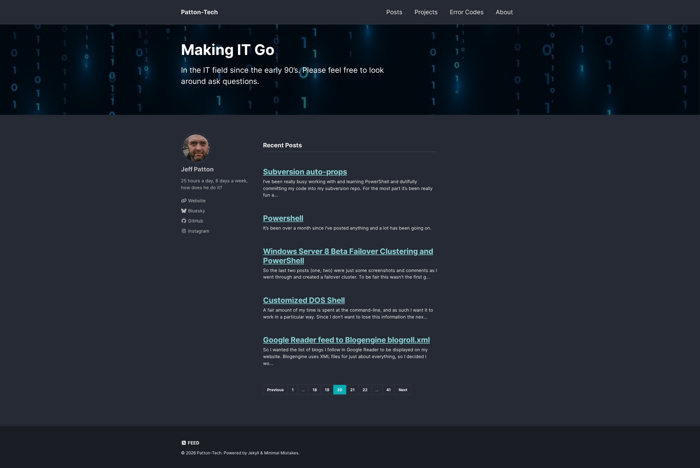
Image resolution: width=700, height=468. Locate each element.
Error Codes (467, 12)
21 (352, 389)
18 (315, 389)
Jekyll (253, 452)
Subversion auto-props (305, 171)
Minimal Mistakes (281, 452)
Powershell (283, 218)
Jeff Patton (197, 169)
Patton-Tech (199, 12)
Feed (193, 443)
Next (403, 389)
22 (365, 389)
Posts (394, 12)
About (504, 12)
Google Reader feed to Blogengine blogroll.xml (346, 339)
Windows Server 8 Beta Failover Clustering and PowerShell (348, 256)
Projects (426, 12)
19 (327, 389)
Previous (275, 389)
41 (388, 389)
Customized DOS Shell (304, 300)
